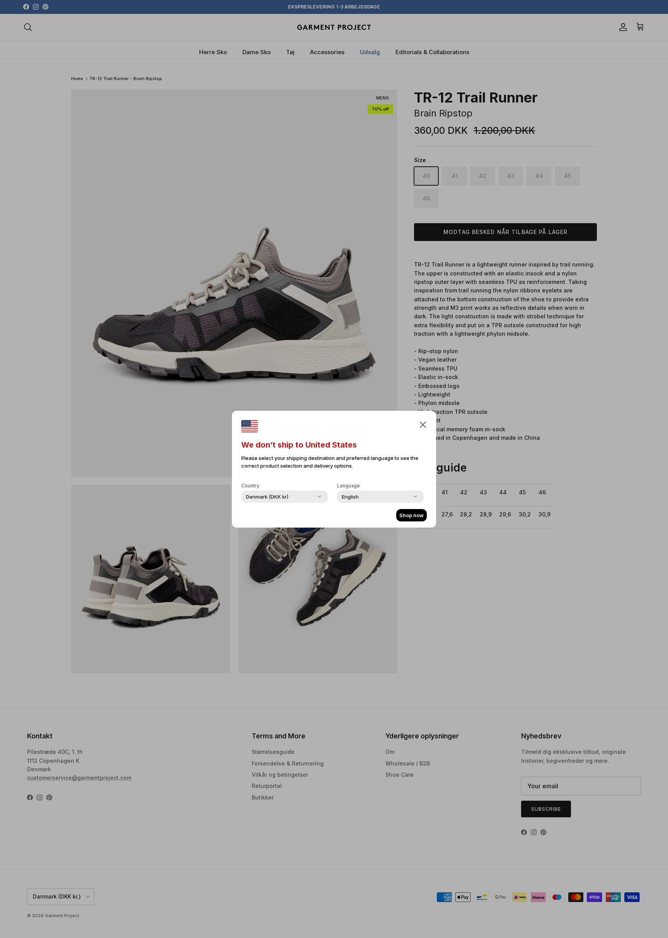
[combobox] (267, 497)
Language (348, 486)
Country (250, 486)
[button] (423, 424)
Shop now (411, 515)
